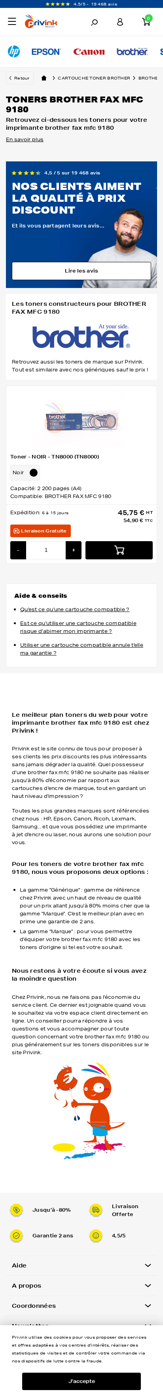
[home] (44, 78)
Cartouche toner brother (94, 78)
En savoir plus (25, 139)
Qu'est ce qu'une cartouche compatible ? (75, 609)
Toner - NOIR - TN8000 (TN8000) (54, 456)
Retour (22, 78)
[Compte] (120, 22)
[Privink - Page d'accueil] (47, 22)
